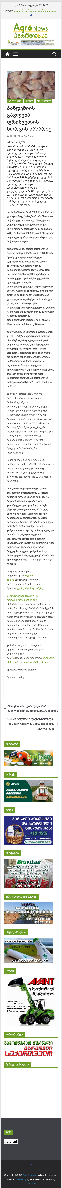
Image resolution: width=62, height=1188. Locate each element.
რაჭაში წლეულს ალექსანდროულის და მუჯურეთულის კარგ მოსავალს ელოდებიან (30, 724)
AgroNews (28, 136)
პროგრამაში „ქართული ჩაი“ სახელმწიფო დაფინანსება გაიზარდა (33, 708)
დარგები (29, 101)
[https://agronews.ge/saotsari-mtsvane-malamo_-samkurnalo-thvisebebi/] (28, 940)
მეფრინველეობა (44, 101)
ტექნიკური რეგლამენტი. (31, 588)
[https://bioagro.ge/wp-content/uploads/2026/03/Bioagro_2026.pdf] (28, 751)
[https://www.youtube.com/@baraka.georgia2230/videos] (28, 782)
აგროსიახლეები (14, 101)
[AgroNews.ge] (8, 54)
